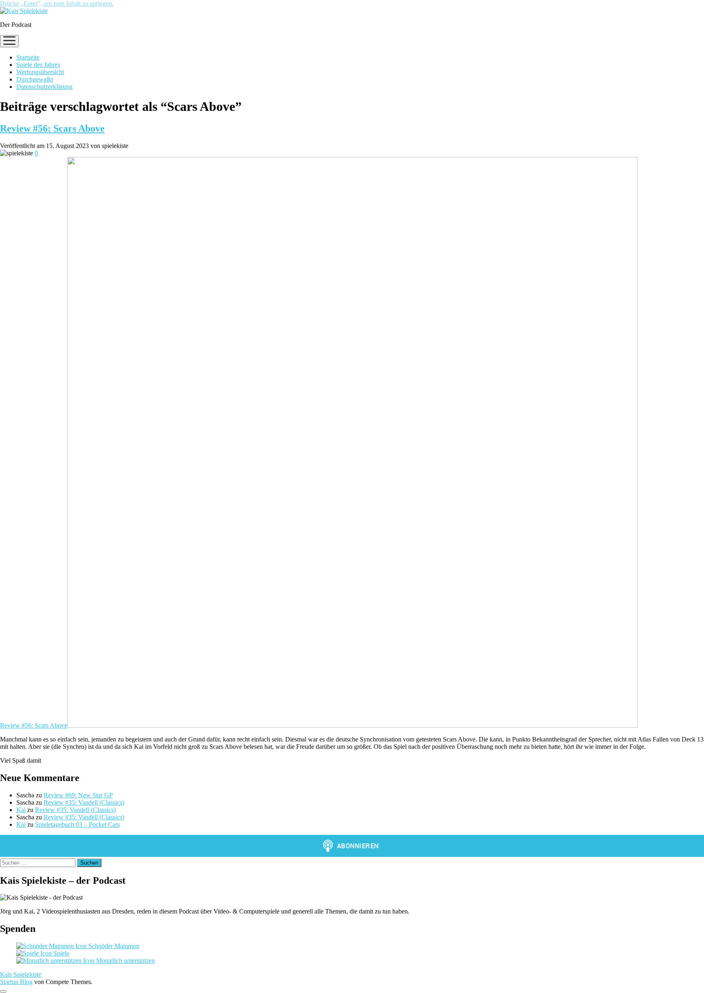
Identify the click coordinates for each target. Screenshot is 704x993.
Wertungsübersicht (40, 71)
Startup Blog (16, 981)
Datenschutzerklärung (44, 86)
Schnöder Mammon (113, 945)
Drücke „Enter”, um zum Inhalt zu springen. (57, 3)
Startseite (28, 57)
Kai (21, 809)
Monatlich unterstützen (125, 960)
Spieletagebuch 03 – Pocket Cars (77, 824)
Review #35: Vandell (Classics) (84, 802)
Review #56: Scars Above (52, 128)
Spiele (60, 953)
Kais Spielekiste (20, 974)
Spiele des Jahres (38, 64)
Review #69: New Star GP (78, 795)
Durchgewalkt (34, 79)
